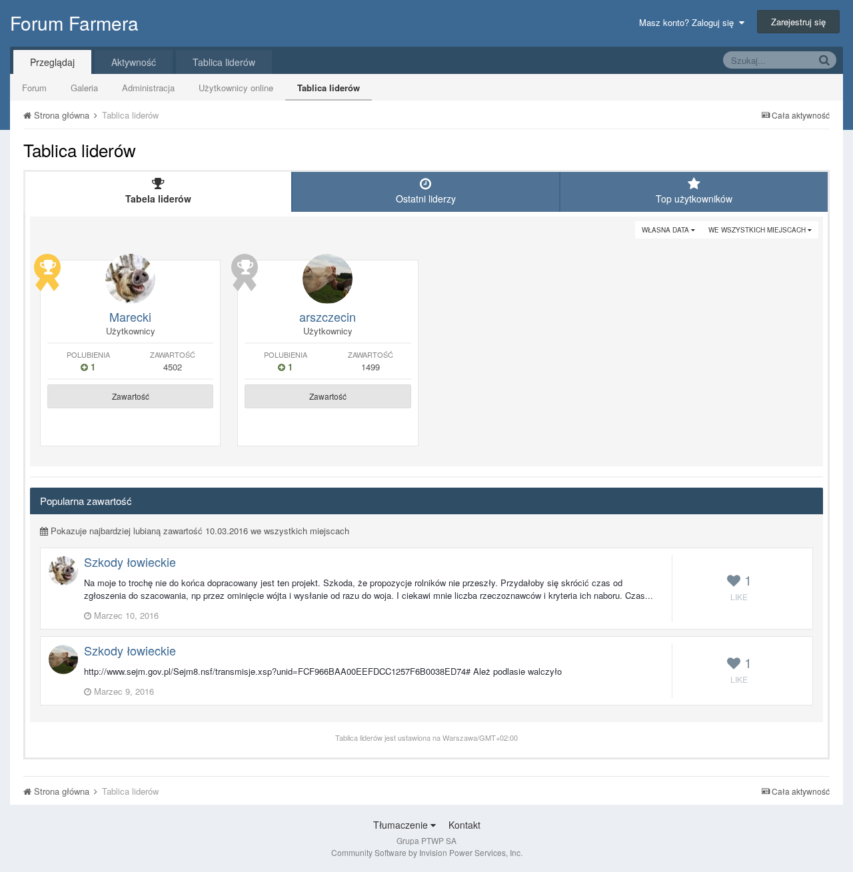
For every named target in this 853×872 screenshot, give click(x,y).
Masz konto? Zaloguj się (689, 22)
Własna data (666, 229)
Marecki (130, 316)
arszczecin (327, 316)
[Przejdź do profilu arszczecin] (328, 279)
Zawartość (130, 396)
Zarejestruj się (798, 21)
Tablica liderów (328, 87)
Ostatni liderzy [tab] (426, 198)
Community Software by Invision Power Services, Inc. (426, 852)
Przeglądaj (52, 62)
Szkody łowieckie (130, 561)
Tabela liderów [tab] (158, 198)
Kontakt (464, 824)
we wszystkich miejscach (758, 229)
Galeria (84, 87)
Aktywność (133, 62)
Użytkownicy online (236, 87)
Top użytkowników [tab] (694, 198)
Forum (34, 87)
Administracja (148, 87)
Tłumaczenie (401, 824)
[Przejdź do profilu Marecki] (130, 279)
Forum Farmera (74, 22)
